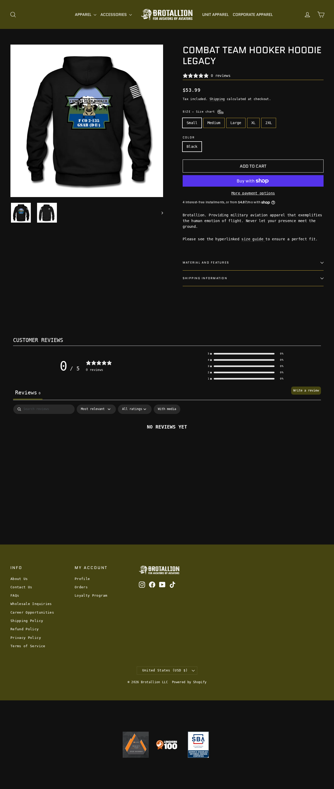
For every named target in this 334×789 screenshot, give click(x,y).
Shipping (217, 99)
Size (200, 111)
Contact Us (21, 587)
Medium (213, 123)
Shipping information (205, 278)
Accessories (114, 14)
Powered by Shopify (189, 682)
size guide (253, 239)
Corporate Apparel (253, 14)
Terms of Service (27, 646)
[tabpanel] (167, 444)
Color (189, 137)
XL (253, 123)
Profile (82, 579)
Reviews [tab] (27, 392)
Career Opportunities (32, 612)
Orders (81, 587)
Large (235, 123)
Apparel (83, 14)
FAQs (14, 595)
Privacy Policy (25, 638)
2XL (268, 123)
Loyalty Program (91, 595)
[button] (245, 353)
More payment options (253, 193)
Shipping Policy (26, 621)
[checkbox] (167, 409)
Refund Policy (24, 629)
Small (192, 123)
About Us (19, 579)
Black (192, 146)
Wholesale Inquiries (31, 604)
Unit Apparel (215, 14)
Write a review (306, 390)
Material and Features (206, 262)
